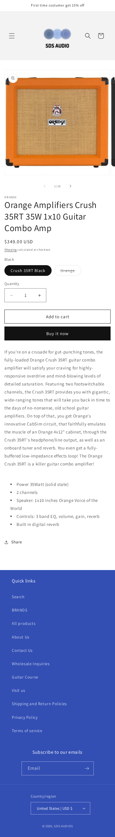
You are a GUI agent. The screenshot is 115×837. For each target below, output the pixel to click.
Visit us (18, 690)
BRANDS (19, 610)
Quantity (11, 283)
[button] (11, 35)
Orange (70, 272)
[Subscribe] (86, 768)
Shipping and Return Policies (39, 703)
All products (23, 623)
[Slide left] (44, 186)
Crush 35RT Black (28, 270)
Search (18, 596)
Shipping (10, 250)
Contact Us (22, 650)
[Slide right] (70, 186)
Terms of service (27, 730)
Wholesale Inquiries (31, 663)
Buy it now (57, 333)
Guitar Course (25, 677)
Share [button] (16, 542)
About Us (20, 637)
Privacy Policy (24, 717)
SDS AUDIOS (63, 826)
